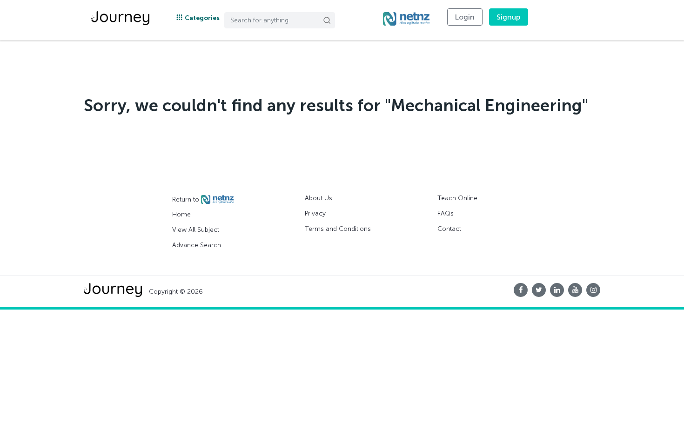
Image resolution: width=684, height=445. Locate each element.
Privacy (315, 213)
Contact (449, 229)
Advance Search (196, 245)
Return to (186, 199)
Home (181, 214)
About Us (318, 198)
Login (465, 17)
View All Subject (195, 230)
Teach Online (457, 198)
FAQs (445, 213)
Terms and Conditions (338, 229)
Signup (508, 17)
